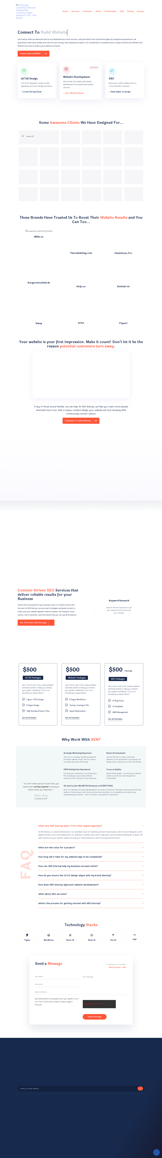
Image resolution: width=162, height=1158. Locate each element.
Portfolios (87, 11)
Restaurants (22, 1124)
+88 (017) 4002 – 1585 (117, 967)
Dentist (20, 1107)
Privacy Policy (55, 1120)
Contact (140, 11)
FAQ (122, 11)
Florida (84, 1116)
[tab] (91, 825)
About (98, 11)
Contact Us (54, 1112)
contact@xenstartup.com (125, 1120)
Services (75, 11)
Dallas (84, 1124)
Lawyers (21, 1120)
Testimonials (111, 11)
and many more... (24, 1128)
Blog (52, 1107)
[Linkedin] (133, 1142)
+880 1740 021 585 (122, 1110)
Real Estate (22, 1116)
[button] (91, 825)
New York (85, 1112)
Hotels (20, 1112)
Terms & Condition (57, 1116)
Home (65, 11)
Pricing (130, 11)
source (50, 39)
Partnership (60, 1124)
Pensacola (86, 1107)
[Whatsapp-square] (141, 1142)
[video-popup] (21, 481)
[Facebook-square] (141, 1148)
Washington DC (88, 1120)
